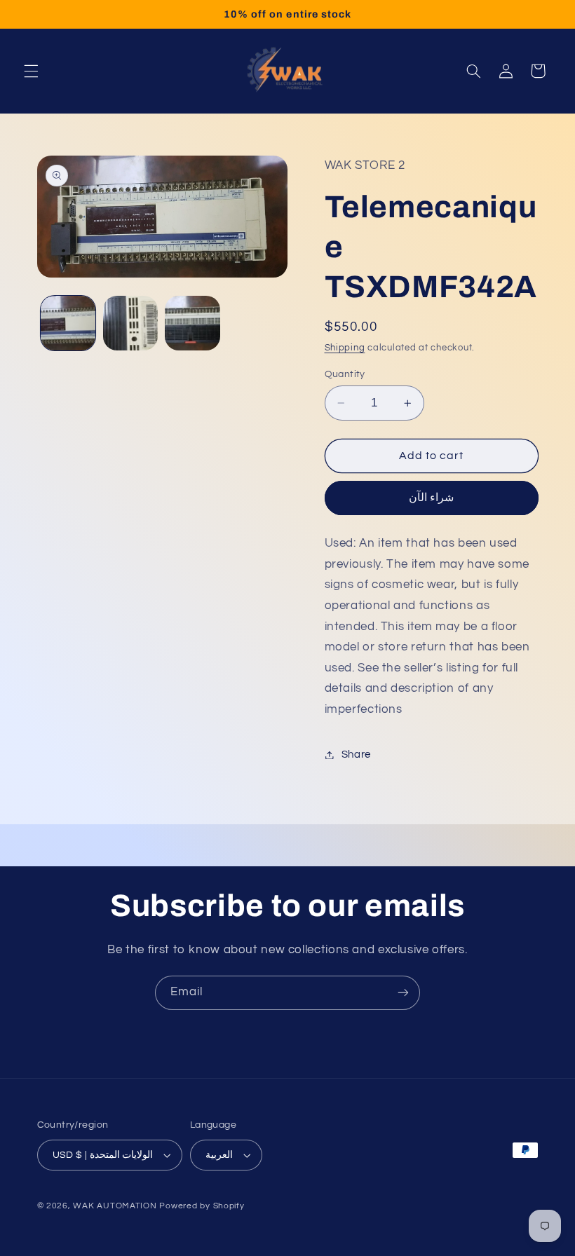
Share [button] (356, 754)
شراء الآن (431, 497)
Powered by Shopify (201, 1206)
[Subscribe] (403, 993)
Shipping (345, 348)
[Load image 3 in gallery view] (192, 323)
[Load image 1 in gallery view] (68, 323)
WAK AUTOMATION (114, 1206)
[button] (31, 71)
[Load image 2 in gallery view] (130, 323)
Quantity (345, 374)
